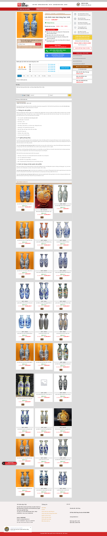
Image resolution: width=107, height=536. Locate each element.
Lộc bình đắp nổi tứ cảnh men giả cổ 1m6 (63, 205)
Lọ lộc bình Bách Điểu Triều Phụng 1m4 (63, 272)
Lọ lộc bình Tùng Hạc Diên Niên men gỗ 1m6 (45, 241)
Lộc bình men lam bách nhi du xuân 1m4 (25, 203)
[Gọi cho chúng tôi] (84, 0)
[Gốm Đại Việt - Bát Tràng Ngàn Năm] (24, 4)
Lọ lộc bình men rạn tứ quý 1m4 (62, 333)
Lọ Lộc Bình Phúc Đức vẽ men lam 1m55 (44, 394)
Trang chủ (47, 13)
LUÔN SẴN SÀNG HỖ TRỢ (82, 36)
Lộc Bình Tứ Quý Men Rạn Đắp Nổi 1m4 (44, 429)
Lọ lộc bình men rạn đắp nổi (80, 63)
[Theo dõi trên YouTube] (89, 0)
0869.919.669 (10, 462)
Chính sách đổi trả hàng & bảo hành (31, 0)
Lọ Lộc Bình (53, 13)
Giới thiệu (34, 4)
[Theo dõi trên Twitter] (82, 0)
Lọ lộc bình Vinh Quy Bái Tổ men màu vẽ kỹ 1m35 (65, 302)
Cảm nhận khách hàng (58, 4)
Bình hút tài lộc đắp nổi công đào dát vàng (63, 429)
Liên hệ (65, 4)
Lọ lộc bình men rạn (78, 61)
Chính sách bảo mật (20, 0)
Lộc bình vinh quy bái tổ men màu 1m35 (63, 363)
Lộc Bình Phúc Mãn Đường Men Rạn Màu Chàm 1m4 (66, 459)
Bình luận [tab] (29, 103)
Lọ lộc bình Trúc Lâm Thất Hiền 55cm (24, 333)
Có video (44, 75)
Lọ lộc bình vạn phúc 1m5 (44, 333)
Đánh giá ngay (65, 67)
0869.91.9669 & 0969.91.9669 (82, 43)
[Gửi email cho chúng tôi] (83, 0)
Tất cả (19, 75)
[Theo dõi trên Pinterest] (85, 0)
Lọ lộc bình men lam (78, 55)
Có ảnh (49, 75)
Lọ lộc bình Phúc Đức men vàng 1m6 (24, 398)
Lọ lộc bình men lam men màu (80, 58)
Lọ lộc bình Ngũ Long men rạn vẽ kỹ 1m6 (63, 394)
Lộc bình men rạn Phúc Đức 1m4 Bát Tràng (45, 362)
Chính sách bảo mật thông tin (48, 511)
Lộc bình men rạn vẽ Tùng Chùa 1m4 (24, 240)
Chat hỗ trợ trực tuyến (82, 48)
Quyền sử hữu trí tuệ (46, 515)
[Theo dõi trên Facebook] (79, 0)
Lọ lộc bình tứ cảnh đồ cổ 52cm (62, 241)
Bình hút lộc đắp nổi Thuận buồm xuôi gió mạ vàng (46, 211)
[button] (21, 36)
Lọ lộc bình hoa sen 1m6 (44, 459)
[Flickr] (90, 0)
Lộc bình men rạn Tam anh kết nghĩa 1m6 (25, 362)
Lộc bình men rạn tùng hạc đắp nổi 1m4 (25, 270)
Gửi (69, 95)
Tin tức (50, 4)
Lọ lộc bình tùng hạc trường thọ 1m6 (24, 429)
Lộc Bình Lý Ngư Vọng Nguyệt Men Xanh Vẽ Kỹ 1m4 (47, 302)
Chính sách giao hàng (42, 0)
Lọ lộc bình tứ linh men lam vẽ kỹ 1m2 (44, 272)
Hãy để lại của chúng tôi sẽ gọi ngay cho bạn (31, 41)
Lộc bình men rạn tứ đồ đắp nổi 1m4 (24, 488)
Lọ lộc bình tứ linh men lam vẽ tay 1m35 (25, 302)
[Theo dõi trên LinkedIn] (88, 0)
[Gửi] (61, 9)
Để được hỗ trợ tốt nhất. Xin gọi (82, 40)
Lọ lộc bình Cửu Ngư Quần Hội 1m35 (43, 490)
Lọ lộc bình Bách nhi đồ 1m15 (63, 490)
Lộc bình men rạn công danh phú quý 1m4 (25, 457)
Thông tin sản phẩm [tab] (21, 103)
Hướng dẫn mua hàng (43, 4)
